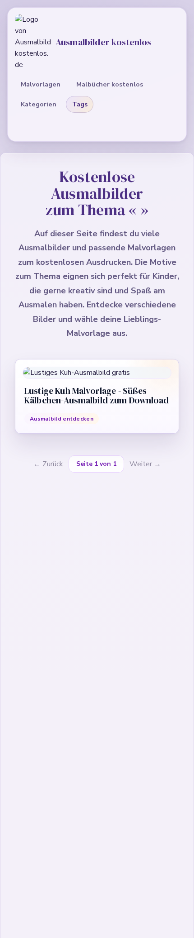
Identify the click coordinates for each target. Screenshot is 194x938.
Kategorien (38, 104)
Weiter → (145, 464)
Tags (80, 104)
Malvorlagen (40, 84)
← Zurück (48, 464)
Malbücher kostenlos (109, 84)
